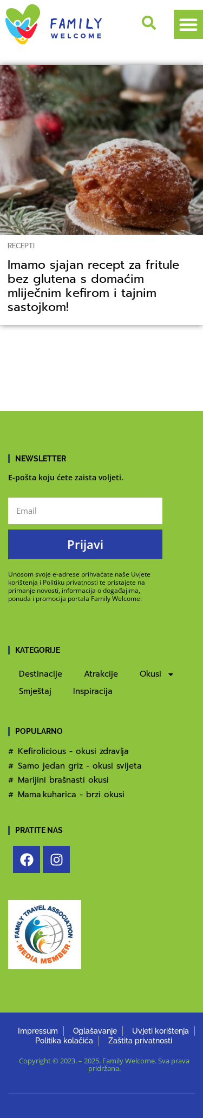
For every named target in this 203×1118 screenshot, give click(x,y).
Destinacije (40, 674)
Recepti (21, 246)
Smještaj (35, 691)
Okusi (150, 674)
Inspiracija (93, 691)
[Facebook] (26, 859)
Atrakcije (101, 674)
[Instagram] (56, 859)
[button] (188, 24)
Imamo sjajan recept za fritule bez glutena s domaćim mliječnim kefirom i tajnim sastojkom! (93, 286)
